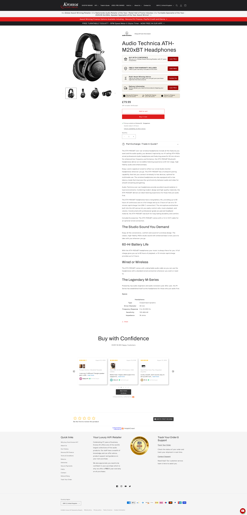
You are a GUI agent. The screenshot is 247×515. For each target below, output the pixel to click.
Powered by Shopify (76, 510)
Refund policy (88, 510)
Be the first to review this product (86, 422)
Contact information (119, 510)
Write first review (164, 419)
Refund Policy (65, 476)
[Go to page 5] (128, 387)
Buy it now (143, 117)
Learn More (173, 59)
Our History (65, 449)
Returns (63, 459)
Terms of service (107, 510)
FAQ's (63, 469)
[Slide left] (63, 93)
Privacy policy (98, 510)
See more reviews (123, 392)
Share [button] (126, 322)
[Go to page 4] (125, 387)
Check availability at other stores (134, 129)
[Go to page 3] (123, 387)
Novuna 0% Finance (67, 452)
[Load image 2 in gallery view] (82, 93)
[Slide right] (115, 93)
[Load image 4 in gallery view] (106, 93)
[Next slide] (173, 371)
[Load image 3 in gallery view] (94, 93)
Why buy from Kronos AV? (69, 442)
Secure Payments (66, 466)
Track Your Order (66, 479)
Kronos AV (68, 510)
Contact (63, 473)
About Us (64, 445)
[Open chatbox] (242, 511)
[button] (177, 5)
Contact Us (173, 78)
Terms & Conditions (67, 456)
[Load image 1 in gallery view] (71, 93)
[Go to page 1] (118, 387)
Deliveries (64, 462)
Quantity (124, 132)
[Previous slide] (74, 371)
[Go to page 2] (121, 387)
